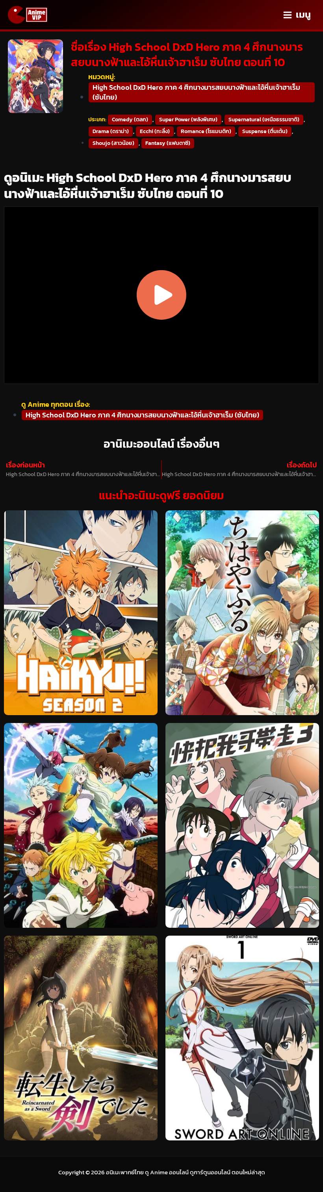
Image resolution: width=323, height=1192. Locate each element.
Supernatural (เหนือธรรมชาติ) (263, 119)
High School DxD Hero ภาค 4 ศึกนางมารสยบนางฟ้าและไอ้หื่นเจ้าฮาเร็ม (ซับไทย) (196, 92)
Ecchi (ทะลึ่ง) (155, 131)
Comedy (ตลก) (130, 119)
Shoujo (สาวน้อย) (113, 143)
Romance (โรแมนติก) (206, 131)
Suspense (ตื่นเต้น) (265, 131)
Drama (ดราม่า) (111, 131)
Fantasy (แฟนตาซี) (167, 143)
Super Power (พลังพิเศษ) (188, 119)
